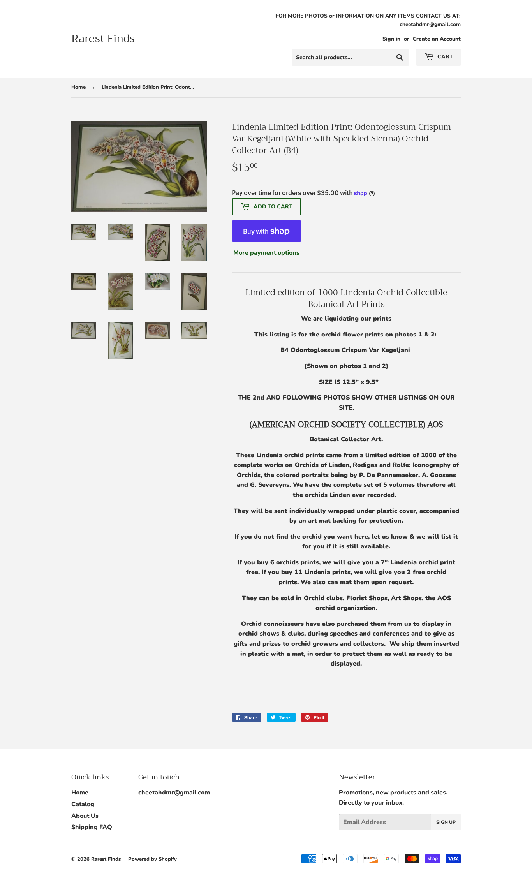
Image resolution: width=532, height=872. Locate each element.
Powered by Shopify (152, 859)
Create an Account (437, 38)
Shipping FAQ (91, 827)
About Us (85, 816)
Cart (444, 56)
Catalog (82, 804)
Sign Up (446, 822)
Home (78, 87)
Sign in (391, 38)
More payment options (266, 252)
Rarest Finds (103, 38)
